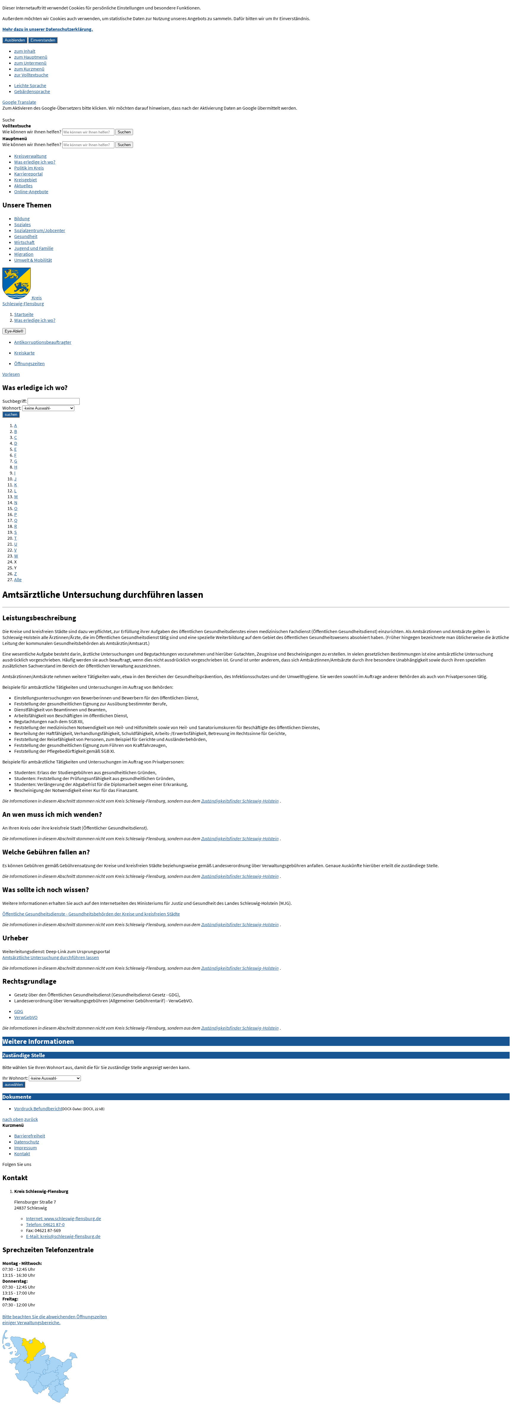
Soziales (22, 224)
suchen (11, 414)
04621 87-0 (45, 1224)
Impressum (25, 1148)
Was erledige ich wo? (34, 162)
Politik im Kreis (29, 168)
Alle (18, 579)
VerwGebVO (26, 1017)
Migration (23, 254)
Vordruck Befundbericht (38, 1108)
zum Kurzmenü (29, 69)
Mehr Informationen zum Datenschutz (40, 114)
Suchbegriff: (14, 401)
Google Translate (19, 102)
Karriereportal (28, 174)
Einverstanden (43, 40)
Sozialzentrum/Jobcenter (39, 230)
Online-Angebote (31, 191)
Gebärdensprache (32, 91)
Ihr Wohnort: (15, 1078)
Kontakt (22, 1153)
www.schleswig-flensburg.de (63, 1218)
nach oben (12, 1119)
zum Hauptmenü (30, 57)
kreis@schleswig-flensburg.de (63, 1236)
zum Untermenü (30, 63)
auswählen (14, 1084)
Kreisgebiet (25, 180)
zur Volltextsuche (31, 75)
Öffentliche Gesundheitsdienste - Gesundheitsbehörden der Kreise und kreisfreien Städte (91, 914)
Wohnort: (11, 408)
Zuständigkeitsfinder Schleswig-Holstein (240, 801)
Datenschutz (26, 1142)
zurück (31, 1119)
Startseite (23, 314)
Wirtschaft (24, 242)
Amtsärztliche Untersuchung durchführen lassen (50, 957)
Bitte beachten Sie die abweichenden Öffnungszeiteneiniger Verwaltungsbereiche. (54, 1319)
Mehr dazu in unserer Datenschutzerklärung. (47, 29)
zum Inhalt (24, 51)
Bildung (22, 218)
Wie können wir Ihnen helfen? (31, 132)
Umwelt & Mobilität (33, 260)
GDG (18, 1011)
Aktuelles (23, 185)
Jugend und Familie (33, 248)
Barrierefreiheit (29, 1136)
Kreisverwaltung (30, 156)
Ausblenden (15, 40)
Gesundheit (25, 236)
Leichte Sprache (30, 85)
